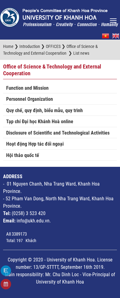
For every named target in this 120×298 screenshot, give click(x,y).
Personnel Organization (29, 99)
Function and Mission (27, 88)
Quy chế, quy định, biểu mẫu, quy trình (44, 110)
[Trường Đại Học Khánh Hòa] (59, 15)
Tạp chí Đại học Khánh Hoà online (39, 121)
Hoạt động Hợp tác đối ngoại (35, 144)
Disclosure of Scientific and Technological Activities (58, 133)
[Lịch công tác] (6, 284)
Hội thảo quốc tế (22, 155)
